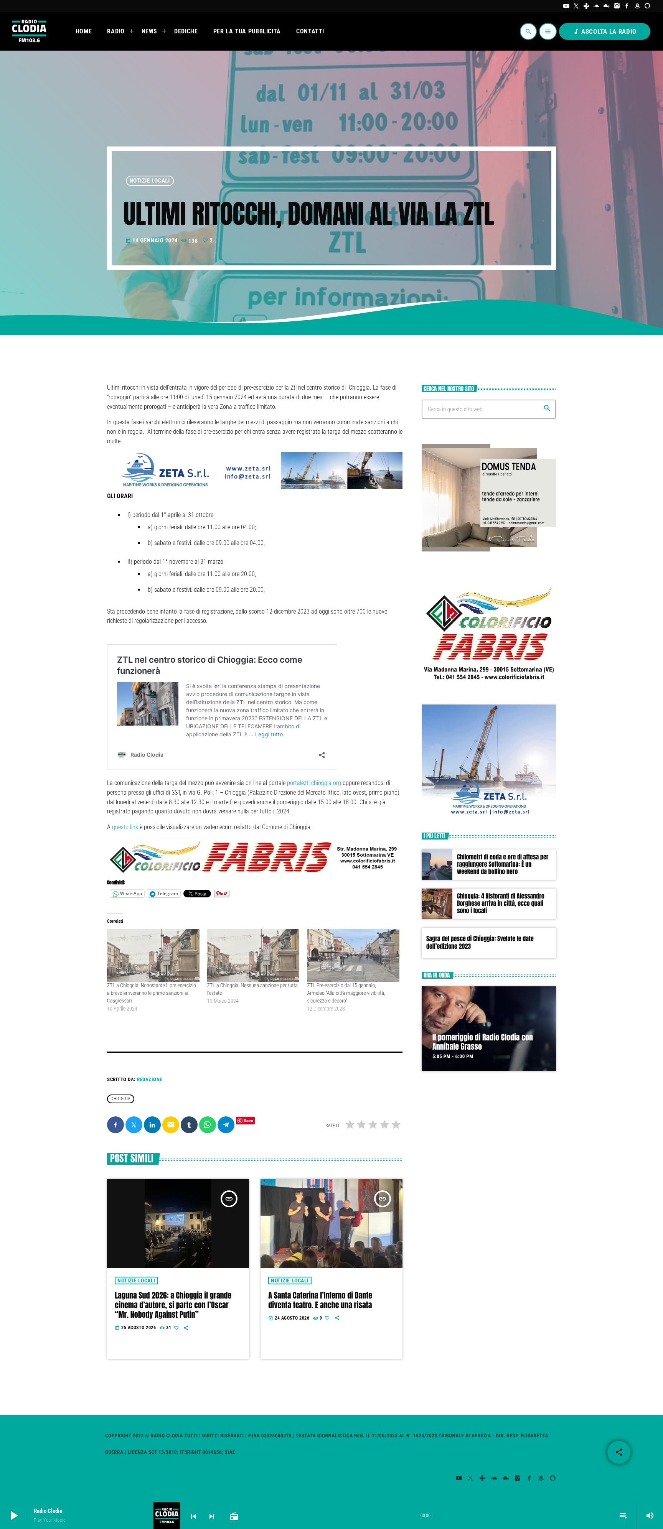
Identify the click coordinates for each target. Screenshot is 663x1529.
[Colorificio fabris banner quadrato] (489, 686)
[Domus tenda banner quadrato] (489, 549)
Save (248, 1120)
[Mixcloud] (607, 6)
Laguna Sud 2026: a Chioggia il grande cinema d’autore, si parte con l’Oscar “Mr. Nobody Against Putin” (173, 1304)
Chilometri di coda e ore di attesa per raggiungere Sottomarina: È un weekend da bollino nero (502, 864)
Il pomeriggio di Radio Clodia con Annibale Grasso (482, 1041)
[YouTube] (566, 6)
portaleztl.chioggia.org (314, 783)
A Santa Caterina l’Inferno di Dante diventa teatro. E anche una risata (320, 1300)
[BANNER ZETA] (489, 814)
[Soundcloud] (597, 6)
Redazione (149, 1079)
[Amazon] (637, 6)
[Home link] (29, 31)
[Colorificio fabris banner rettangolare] (254, 872)
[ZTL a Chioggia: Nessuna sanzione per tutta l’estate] (253, 955)
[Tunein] (586, 6)
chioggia (120, 1099)
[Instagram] (617, 6)
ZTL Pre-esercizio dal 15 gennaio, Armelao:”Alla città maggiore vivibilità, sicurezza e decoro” (346, 993)
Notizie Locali (150, 180)
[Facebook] (627, 6)
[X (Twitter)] (576, 6)
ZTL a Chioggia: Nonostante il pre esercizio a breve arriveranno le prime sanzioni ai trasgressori (151, 993)
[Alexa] (647, 6)
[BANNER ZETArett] (254, 486)
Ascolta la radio (605, 31)
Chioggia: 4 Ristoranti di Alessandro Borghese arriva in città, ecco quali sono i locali (500, 903)
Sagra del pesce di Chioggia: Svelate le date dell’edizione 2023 (480, 942)
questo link (125, 827)
